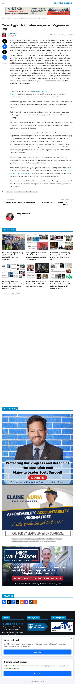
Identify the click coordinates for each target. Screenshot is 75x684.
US (36, 191)
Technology (29, 191)
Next (13, 293)
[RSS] (35, 602)
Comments (65, 35)
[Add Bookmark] (4, 65)
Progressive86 (12, 33)
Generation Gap (19, 191)
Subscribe (37, 652)
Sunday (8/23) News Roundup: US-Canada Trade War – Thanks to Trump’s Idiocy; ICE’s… (36, 284)
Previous (6, 293)
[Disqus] (37, 325)
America (9, 191)
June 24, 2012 (12, 36)
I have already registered (37, 681)
